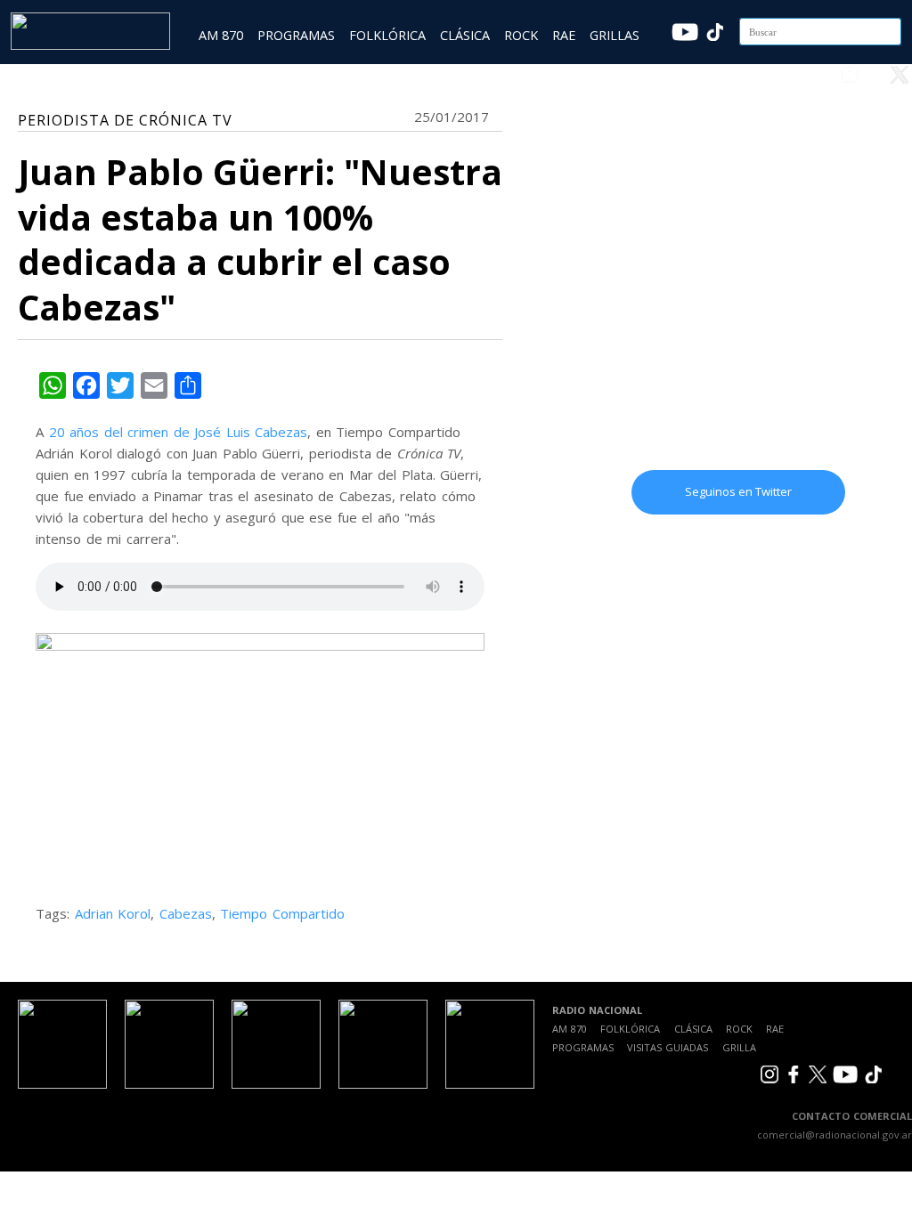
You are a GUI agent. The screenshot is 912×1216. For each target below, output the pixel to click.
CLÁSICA (465, 35)
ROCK (521, 35)
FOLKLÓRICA (387, 35)
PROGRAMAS (296, 35)
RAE (563, 35)
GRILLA (739, 1047)
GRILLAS (614, 35)
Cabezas (185, 913)
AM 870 (221, 35)
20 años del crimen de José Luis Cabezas (178, 432)
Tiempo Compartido (282, 913)
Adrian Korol (113, 913)
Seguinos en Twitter (738, 491)
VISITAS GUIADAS (667, 1047)
